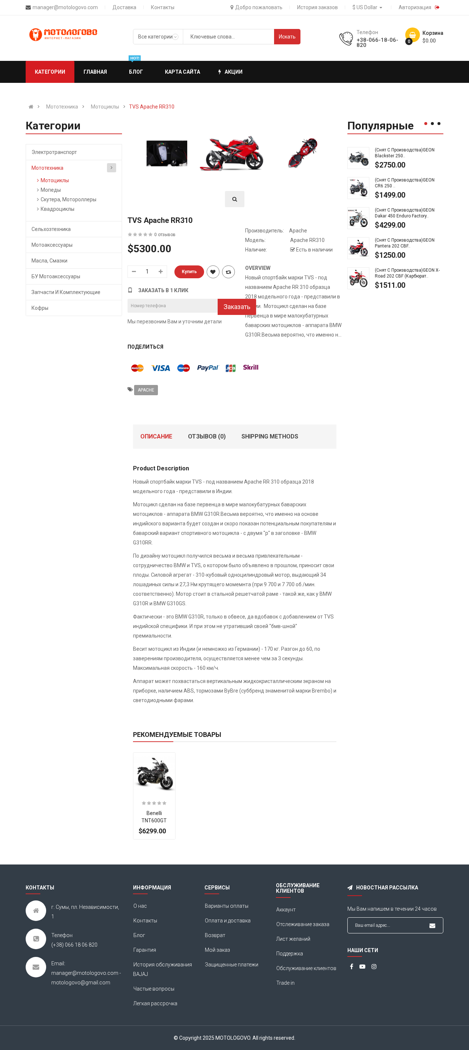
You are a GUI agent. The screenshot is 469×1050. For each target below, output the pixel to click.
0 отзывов (165, 234)
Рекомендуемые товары (177, 734)
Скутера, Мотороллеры (68, 199)
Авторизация (415, 7)
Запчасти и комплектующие (66, 292)
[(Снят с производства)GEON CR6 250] (358, 188)
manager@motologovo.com (65, 7)
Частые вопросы (153, 989)
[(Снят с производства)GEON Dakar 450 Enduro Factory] (358, 218)
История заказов (317, 7)
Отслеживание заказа (302, 924)
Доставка (124, 7)
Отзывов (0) (207, 436)
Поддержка (289, 954)
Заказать (237, 307)
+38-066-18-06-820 (377, 42)
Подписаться (432, 925)
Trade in (285, 983)
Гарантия (144, 950)
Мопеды (51, 190)
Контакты (162, 7)
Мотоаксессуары (52, 245)
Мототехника (62, 106)
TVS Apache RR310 (151, 106)
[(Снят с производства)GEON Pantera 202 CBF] (358, 248)
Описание (156, 436)
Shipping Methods (269, 436)
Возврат (215, 935)
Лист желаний (293, 939)
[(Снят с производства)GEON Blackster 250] (358, 158)
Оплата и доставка (228, 921)
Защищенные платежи (231, 965)
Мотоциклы (105, 106)
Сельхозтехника (51, 229)
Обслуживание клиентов (306, 968)
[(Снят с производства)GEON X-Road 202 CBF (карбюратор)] (358, 278)
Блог (139, 935)
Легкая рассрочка (155, 1003)
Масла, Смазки (49, 261)
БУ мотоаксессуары (56, 276)
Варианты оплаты (226, 906)
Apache (298, 231)
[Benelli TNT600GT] (154, 773)
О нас (140, 906)
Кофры (40, 308)
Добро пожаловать (258, 7)
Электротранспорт (54, 152)
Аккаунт (286, 910)
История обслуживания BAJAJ (162, 969)
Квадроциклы (57, 209)
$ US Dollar (366, 7)
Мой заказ (217, 950)
